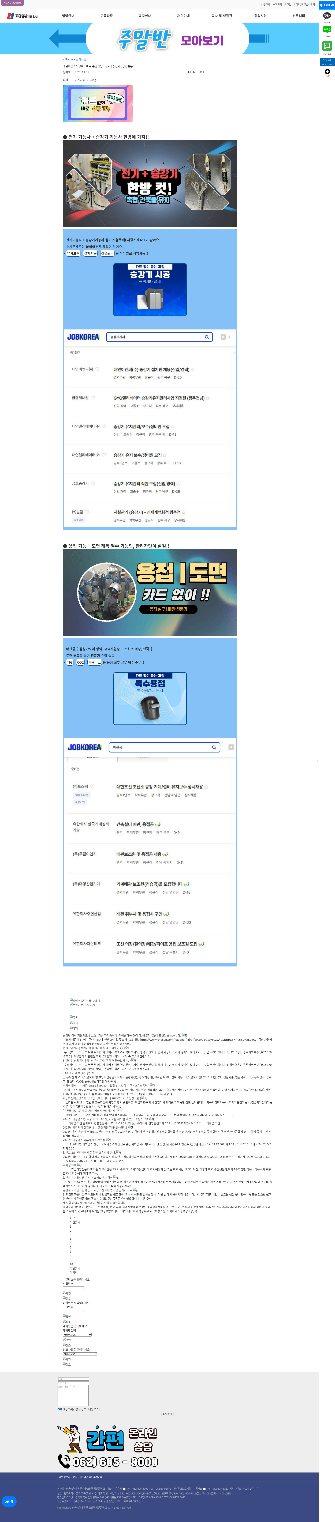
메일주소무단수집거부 (91, 1477)
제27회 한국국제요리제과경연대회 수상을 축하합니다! (94, 1203)
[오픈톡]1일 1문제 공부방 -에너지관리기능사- (89, 1111)
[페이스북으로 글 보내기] (85, 1001)
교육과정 (106, 15)
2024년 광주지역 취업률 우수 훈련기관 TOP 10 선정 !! (95, 1127)
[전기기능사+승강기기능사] (150, 289)
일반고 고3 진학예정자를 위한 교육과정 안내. (89, 1152)
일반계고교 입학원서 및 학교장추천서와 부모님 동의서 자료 (97, 1190)
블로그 (327, 36)
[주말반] (167, 38)
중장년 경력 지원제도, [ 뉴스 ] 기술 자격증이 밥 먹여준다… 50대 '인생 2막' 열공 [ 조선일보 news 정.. (122, 1035)
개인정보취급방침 (68, 1477)
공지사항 (81, 59)
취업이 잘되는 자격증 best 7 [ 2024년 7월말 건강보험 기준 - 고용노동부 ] (106, 1085)
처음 (72, 1218)
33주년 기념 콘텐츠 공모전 (78, 1073)
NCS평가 (277, 4)
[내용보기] (93, 1409)
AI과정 (9, 1501)
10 (71, 1264)
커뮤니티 (299, 15)
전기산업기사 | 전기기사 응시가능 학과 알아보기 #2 (93, 1048)
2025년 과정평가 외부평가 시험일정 (84, 1140)
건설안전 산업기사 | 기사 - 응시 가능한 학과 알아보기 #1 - (97, 1060)
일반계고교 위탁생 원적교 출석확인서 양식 (88, 1177)
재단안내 (183, 15)
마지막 (74, 1272)
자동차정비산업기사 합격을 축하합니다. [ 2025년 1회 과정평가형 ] (102, 1098)
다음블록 (75, 1268)
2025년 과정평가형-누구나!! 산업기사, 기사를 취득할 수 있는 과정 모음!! (105, 1119)
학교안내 (145, 15)
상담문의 (167, 1413)
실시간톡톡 (327, 54)
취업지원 (260, 15)
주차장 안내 (70, 1165)
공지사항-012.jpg (85, 80)
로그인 (287, 4)
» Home (68, 59)
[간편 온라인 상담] (108, 1445)
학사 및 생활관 (222, 15)
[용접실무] (150, 698)
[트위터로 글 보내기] (82, 1005)
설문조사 (265, 4)
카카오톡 (327, 22)
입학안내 (68, 15)
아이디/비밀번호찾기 (304, 4)
